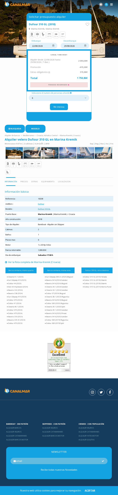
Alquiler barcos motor (17, 439)
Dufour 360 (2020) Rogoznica (57, 303)
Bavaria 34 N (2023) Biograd (56, 300)
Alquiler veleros (13, 432)
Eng (97, 143)
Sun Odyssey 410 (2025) (17, 280)
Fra (111, 143)
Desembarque (70, 41)
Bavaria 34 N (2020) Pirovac (56, 313)
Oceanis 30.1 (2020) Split (55, 307)
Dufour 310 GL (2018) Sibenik (95, 280)
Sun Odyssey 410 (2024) (17, 297)
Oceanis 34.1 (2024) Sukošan (57, 287)
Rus (102, 143)
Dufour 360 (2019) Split (55, 323)
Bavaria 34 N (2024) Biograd (56, 283)
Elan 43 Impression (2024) (18, 287)
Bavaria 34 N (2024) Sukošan (56, 280)
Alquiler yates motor (89, 436)
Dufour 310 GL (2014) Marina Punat (97, 287)
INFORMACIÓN (11, 181)
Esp (91, 143)
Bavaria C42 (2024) (15, 290)
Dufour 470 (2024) (15, 300)
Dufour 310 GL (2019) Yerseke (95, 277)
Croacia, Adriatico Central (47, 135)
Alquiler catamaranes (16, 436)
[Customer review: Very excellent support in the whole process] (59, 371)
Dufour (41, 204)
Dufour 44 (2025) (14, 283)
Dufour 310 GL (44, 209)
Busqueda (16, 128)
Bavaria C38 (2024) (15, 293)
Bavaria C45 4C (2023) (16, 320)
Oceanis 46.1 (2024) (15, 307)
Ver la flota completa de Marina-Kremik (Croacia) (33, 262)
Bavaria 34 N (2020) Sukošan (56, 316)
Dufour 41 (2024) (14, 303)
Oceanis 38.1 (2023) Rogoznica (57, 297)
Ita (107, 143)
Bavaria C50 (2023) (15, 316)
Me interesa (59, 107)
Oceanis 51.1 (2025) (15, 277)
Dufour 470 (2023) (15, 323)
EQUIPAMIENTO (48, 181)
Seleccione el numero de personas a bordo (51, 93)
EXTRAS (34, 181)
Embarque (36, 41)
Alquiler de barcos (12, 135)
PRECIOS (24, 181)
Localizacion (64, 181)
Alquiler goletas (86, 439)
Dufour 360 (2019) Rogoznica (57, 320)
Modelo (35, 128)
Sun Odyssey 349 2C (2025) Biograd (59, 277)
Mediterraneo (28, 135)
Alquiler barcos (13, 428)
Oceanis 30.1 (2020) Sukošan (57, 310)
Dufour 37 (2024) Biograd (55, 293)
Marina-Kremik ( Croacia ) (70, 135)
